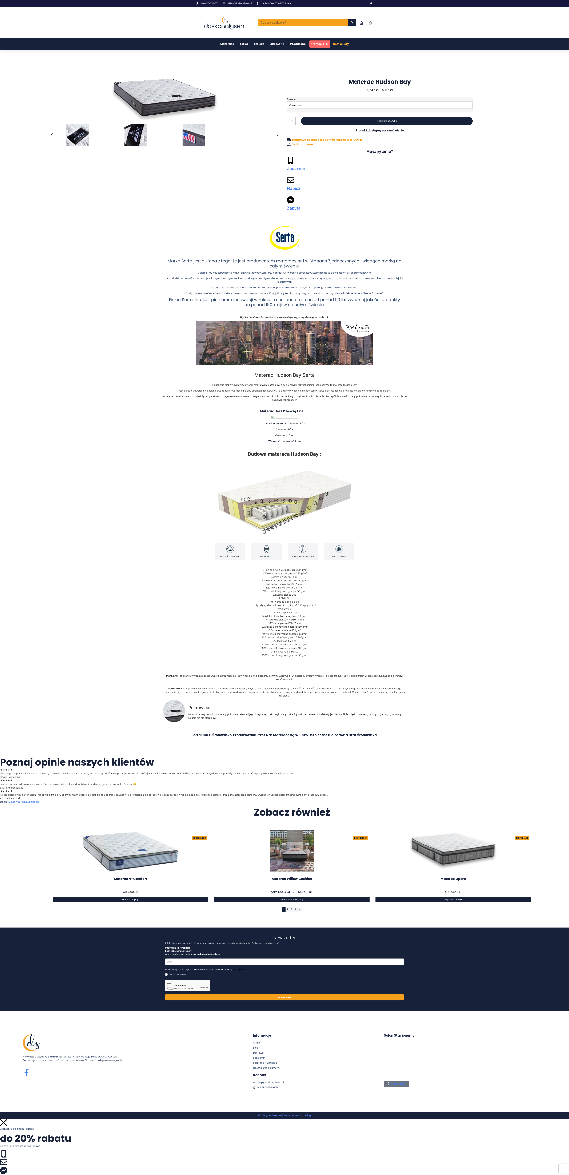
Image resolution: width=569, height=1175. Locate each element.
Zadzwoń (296, 168)
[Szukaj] (352, 22)
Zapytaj (294, 208)
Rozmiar (292, 99)
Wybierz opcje (130, 899)
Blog (255, 1047)
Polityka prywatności (265, 1063)
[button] (52, 134)
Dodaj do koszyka (387, 121)
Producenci (298, 44)
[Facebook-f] (26, 1072)
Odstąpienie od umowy (266, 1068)
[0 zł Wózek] (370, 23)
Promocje (319, 44)
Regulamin (259, 1058)
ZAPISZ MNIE (284, 997)
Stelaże (259, 44)
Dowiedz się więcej (292, 899)
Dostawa (258, 1053)
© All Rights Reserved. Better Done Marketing (284, 1115)
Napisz (293, 188)
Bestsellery (341, 44)
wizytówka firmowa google (23, 801)
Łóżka (244, 44)
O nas (256, 1042)
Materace (227, 44)
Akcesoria (277, 44)
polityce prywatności (240, 969)
